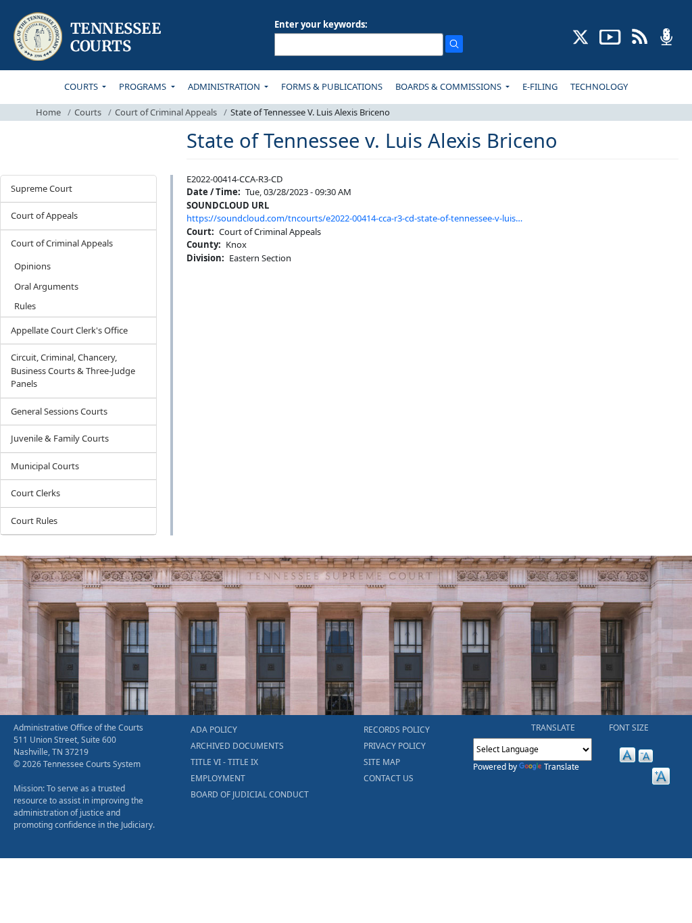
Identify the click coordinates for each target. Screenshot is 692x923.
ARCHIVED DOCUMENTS (237, 745)
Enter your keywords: (321, 24)
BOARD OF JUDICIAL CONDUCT (250, 794)
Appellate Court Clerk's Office (69, 330)
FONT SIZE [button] (629, 727)
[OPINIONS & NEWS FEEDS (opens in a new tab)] (639, 36)
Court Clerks (35, 493)
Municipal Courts (45, 466)
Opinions (32, 266)
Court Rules (34, 521)
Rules (25, 306)
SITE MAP (382, 762)
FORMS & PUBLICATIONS (331, 86)
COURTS (82, 86)
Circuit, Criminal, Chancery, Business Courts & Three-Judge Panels (73, 370)
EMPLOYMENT (218, 778)
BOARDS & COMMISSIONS (449, 86)
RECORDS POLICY (397, 729)
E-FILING (540, 86)
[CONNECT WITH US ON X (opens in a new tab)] (580, 36)
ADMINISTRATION (225, 86)
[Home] (89, 36)
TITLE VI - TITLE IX (224, 762)
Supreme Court (41, 188)
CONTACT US (389, 778)
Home (48, 112)
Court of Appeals (44, 215)
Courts (87, 112)
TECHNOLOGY (599, 86)
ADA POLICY (214, 729)
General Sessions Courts (59, 411)
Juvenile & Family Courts (60, 438)
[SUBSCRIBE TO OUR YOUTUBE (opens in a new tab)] (610, 36)
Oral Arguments (46, 286)
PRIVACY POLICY (395, 745)
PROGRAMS (143, 86)
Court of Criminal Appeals (166, 112)
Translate (561, 766)
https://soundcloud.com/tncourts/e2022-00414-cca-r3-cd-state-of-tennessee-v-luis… (354, 218)
